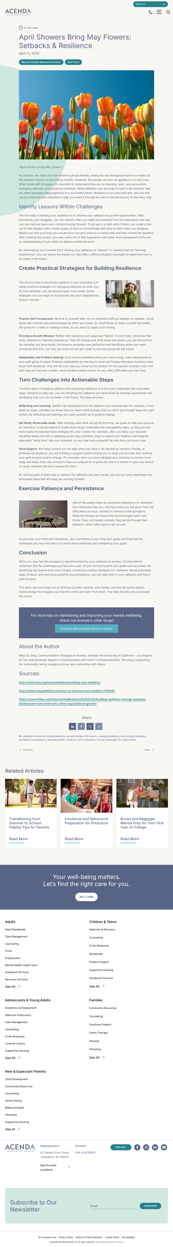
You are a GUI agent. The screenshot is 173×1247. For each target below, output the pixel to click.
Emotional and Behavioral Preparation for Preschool (86, 821)
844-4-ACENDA (85, 1152)
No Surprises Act (47, 1237)
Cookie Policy (112, 1237)
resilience (71, 739)
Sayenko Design (116, 1242)
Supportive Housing (101, 970)
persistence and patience (32, 739)
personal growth (56, 739)
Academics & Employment (20, 1007)
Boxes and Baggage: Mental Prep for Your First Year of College (142, 823)
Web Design (100, 1242)
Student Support (99, 961)
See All (10, 987)
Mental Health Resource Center (41, 62)
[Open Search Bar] (168, 12)
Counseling (12, 943)
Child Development (16, 1079)
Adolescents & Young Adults (28, 1000)
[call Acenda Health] (151, 12)
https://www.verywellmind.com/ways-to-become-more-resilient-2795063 (67, 690)
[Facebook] (137, 1147)
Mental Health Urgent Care (21, 965)
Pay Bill (121, 1147)
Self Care (73, 62)
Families (96, 1000)
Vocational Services (101, 978)
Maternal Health (14, 1107)
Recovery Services (16, 979)
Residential (96, 953)
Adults (10, 922)
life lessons (91, 736)
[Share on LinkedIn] (72, 726)
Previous (28, 749)
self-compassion (87, 739)
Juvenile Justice (15, 1043)
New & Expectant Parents (25, 1071)
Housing (94, 1041)
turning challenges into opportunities (116, 739)
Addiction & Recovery (102, 929)
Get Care (86, 896)
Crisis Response (99, 945)
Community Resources (103, 1008)
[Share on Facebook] (81, 726)
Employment (12, 958)
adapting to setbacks (34, 736)
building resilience (56, 736)
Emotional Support (100, 1024)
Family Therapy (98, 1032)
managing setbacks (108, 736)
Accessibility (128, 1237)
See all (10, 1129)
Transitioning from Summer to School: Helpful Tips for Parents (29, 823)
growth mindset (75, 736)
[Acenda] (18, 12)
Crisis (8, 950)
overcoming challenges (133, 736)
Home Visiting (13, 1100)
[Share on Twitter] (90, 726)
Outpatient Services (17, 972)
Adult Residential (15, 929)
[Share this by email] (98, 726)
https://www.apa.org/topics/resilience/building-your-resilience (59, 682)
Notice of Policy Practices (89, 1237)
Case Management (16, 936)
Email (94, 1206)
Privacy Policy (66, 1237)
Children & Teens (103, 922)
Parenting (95, 1049)
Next (147, 749)
